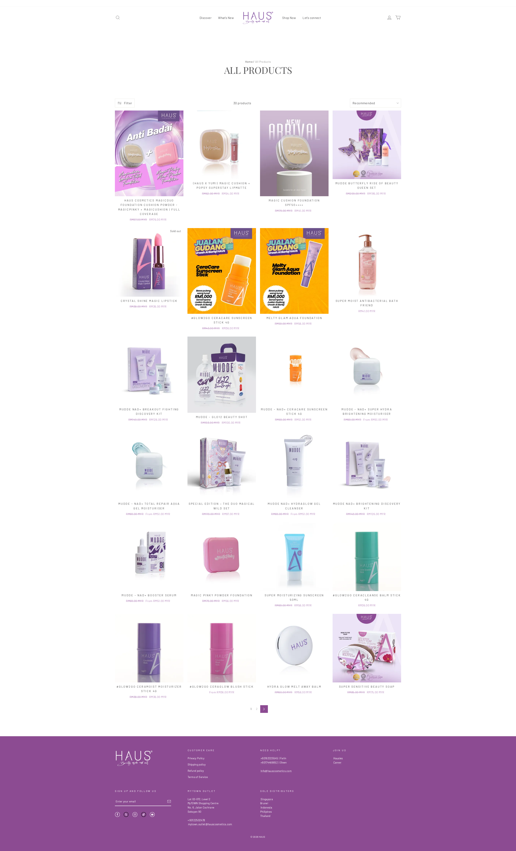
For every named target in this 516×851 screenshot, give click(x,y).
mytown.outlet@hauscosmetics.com (210, 824)
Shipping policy (197, 764)
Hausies (338, 758)
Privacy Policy (196, 758)
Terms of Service (198, 777)
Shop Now (289, 18)
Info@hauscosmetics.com (276, 771)
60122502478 (197, 820)
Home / (250, 61)
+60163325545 (269, 758)
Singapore (267, 799)
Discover (205, 18)
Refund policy (196, 770)
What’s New (226, 18)
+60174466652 (269, 762)
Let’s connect (312, 18)
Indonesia (266, 807)
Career (337, 762)
